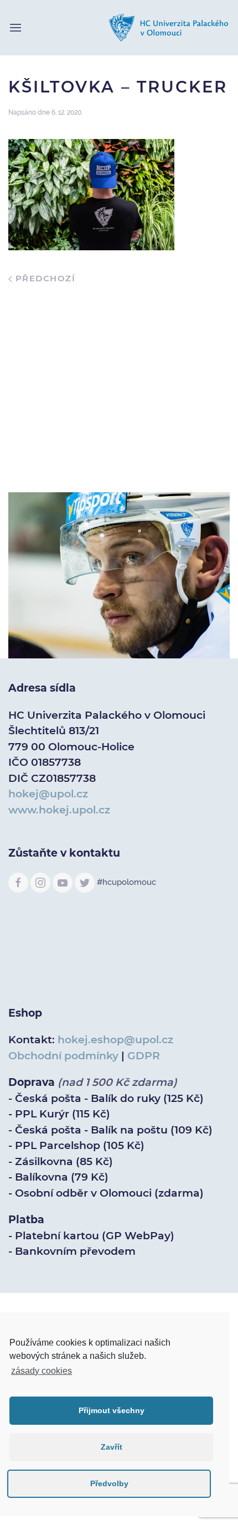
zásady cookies (41, 1370)
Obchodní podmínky (63, 1055)
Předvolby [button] (109, 1483)
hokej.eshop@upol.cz (115, 1039)
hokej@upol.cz (48, 793)
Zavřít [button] (111, 1446)
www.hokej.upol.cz (59, 809)
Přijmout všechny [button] (111, 1410)
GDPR (143, 1055)
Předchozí (43, 278)
